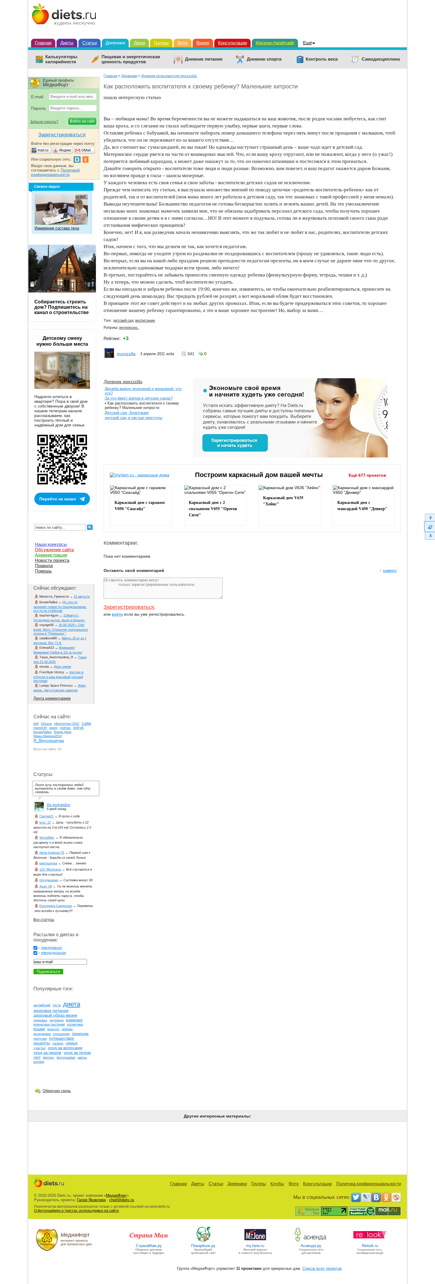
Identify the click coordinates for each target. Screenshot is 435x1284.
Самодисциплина (381, 59)
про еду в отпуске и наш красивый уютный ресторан (58, 676)
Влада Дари (62, 732)
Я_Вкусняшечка (48, 740)
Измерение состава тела (57, 228)
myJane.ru (255, 1245)
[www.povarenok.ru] (203, 1241)
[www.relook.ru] (370, 1241)
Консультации (232, 42)
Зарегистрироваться (129, 607)
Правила (44, 565)
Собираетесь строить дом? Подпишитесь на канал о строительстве (61, 307)
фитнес (48, 1057)
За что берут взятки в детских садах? (139, 398)
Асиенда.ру (311, 1245)
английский (41, 1005)
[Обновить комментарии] (429, 526)
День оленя (62, 666)
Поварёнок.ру (203, 1245)
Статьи (89, 42)
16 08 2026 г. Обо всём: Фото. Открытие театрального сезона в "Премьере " (60, 629)
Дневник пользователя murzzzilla (169, 76)
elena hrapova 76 (51, 852)
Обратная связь (57, 1091)
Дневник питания (204, 59)
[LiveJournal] (366, 1197)
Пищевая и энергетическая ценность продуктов (131, 59)
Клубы (277, 1183)
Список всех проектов (322, 1268)
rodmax (65, 728)
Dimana (46, 723)
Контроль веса (322, 59)
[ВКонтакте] (376, 1197)
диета (71, 1004)
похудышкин (48, 880)
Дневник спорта (264, 59)
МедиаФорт (116, 1195)
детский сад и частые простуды (133, 417)
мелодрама (42, 1034)
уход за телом (77, 1052)
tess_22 (45, 822)
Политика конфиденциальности (368, 1183)
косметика (75, 1024)
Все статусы (43, 920)
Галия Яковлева (91, 1200)
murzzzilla (126, 353)
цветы (82, 1057)
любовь (67, 1029)
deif (35, 723)
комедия (74, 1020)
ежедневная (51, 948)
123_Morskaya (50, 869)
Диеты (66, 42)
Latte (86, 723)
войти (117, 614)
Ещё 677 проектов (367, 475)
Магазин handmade (275, 42)
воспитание (145, 320)
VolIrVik (78, 728)
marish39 (40, 728)
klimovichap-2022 (66, 723)
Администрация (51, 554)
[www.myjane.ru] (255, 1241)
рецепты (41, 1043)
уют (37, 1057)
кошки (39, 1028)
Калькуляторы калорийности (61, 59)
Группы (161, 42)
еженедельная (53, 953)
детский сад (123, 320)
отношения (61, 1034)
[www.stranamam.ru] (148, 1241)
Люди (139, 42)
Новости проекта (52, 560)
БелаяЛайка (42, 732)
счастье (39, 1048)
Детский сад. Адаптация (127, 412)
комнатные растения (49, 1024)
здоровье (40, 1020)
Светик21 (46, 816)
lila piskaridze (58, 805)
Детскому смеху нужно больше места (62, 341)
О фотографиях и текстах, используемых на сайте (76, 1211)
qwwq (53, 728)
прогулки (40, 1038)
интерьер (57, 1020)
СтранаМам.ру (149, 1245)
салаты (57, 1043)
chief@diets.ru (121, 1200)
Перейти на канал (57, 499)
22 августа (82, 596)
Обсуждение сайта (54, 549)
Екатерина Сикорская (55, 906)
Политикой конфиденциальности (55, 172)
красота (53, 1029)
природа (80, 1033)
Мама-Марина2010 (47, 736)
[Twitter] (356, 1197)
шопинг (38, 1061)
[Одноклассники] (386, 1197)
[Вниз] (429, 536)
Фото (183, 42)
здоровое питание (51, 1010)
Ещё (307, 42)
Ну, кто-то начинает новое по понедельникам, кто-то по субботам (60, 606)
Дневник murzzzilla (123, 381)
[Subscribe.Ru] (396, 1197)
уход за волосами (65, 1047)
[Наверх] (429, 517)
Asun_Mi (45, 886)
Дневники (115, 42)
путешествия (61, 1038)
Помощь (43, 570)
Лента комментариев (52, 698)
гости (57, 1005)
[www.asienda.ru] (311, 1241)
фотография (66, 1057)
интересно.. (129, 328)
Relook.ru (370, 1245)
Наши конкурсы (51, 544)
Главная (43, 42)
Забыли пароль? (44, 122)
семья (72, 1043)
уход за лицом (47, 1052)
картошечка (48, 863)
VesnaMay (46, 837)
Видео (202, 42)
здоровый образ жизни (55, 1015)
